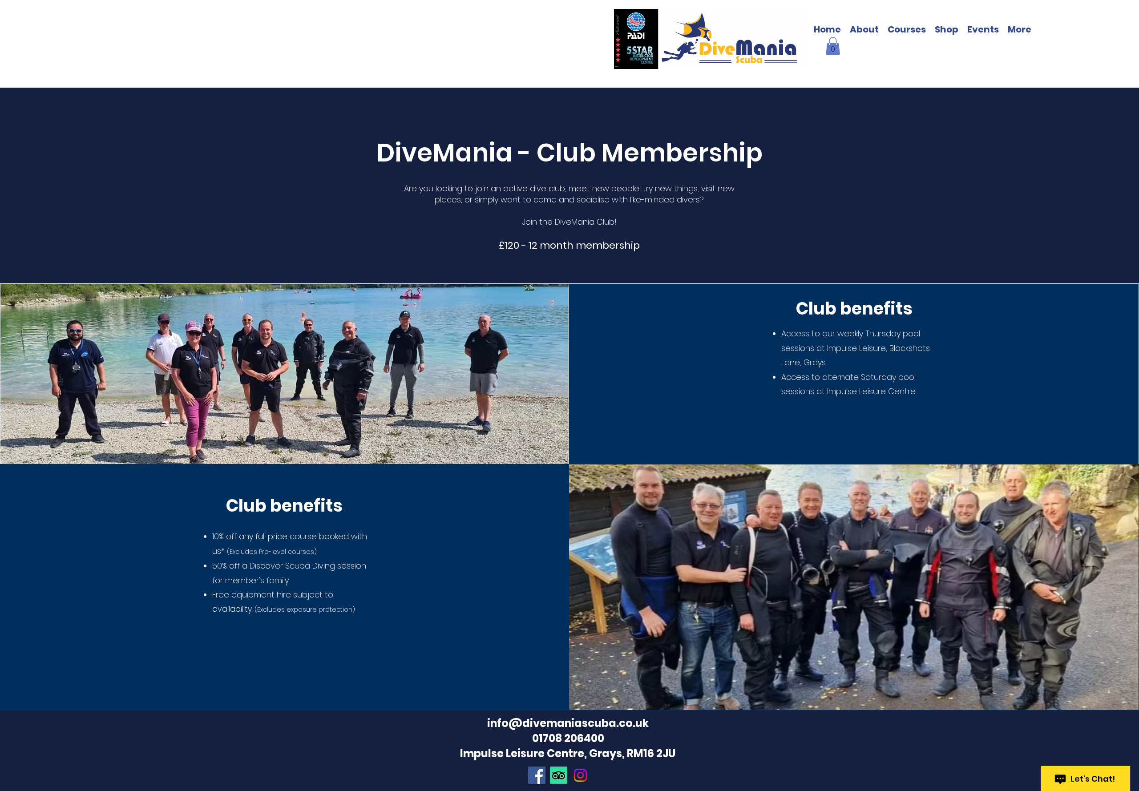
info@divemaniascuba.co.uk (568, 723)
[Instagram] (580, 775)
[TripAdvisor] (558, 775)
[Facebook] (536, 775)
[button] (1019, 29)
